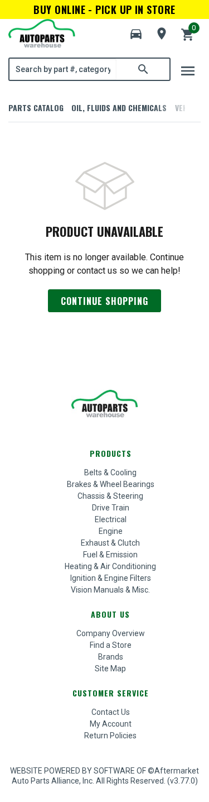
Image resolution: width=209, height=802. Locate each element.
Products (111, 453)
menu (188, 71)
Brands (110, 656)
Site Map (110, 668)
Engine (111, 531)
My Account (111, 723)
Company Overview (110, 633)
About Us (110, 614)
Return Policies (110, 735)
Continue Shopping (104, 301)
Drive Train (110, 507)
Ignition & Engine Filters (110, 578)
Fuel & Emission (110, 554)
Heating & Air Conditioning (110, 566)
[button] (136, 34)
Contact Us (110, 712)
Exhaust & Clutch (110, 542)
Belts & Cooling (110, 472)
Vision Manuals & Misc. (110, 589)
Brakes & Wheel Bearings (110, 484)
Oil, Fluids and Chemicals (119, 107)
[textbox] (62, 69)
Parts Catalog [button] (36, 107)
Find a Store (111, 645)
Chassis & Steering (110, 495)
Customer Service (110, 693)
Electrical (111, 519)
